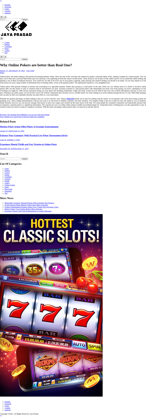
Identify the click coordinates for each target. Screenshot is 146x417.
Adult (7, 169)
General (7, 179)
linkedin (7, 5)
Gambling (8, 47)
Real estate (8, 189)
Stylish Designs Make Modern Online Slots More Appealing (26, 205)
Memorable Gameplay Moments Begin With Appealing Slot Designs (29, 203)
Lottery (7, 51)
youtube (7, 11)
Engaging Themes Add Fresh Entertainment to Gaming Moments (28, 211)
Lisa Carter (30, 71)
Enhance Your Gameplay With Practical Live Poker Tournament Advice (34, 135)
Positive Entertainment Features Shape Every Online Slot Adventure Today (32, 207)
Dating (7, 175)
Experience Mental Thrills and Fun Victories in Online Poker (28, 144)
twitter (7, 9)
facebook (8, 7)
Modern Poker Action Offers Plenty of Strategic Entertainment (29, 126)
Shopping (8, 191)
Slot (6, 53)
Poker (7, 49)
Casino (7, 42)
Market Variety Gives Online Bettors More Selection (23, 209)
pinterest (8, 13)
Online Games (10, 185)
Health (7, 181)
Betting (7, 45)
